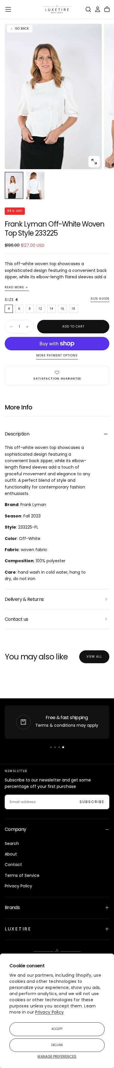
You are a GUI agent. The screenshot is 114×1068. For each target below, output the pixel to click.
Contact (13, 865)
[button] (8, 9)
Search (12, 843)
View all (94, 656)
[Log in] (97, 9)
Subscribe (92, 801)
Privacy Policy (49, 1012)
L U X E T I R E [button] (17, 928)
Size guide (100, 299)
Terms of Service (22, 875)
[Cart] (106, 9)
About (11, 854)
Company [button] (15, 829)
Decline (57, 1045)
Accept (57, 1029)
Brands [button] (12, 907)
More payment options (57, 356)
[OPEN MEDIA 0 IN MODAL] (94, 161)
